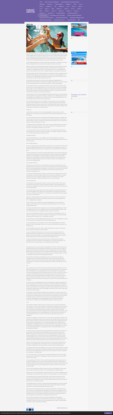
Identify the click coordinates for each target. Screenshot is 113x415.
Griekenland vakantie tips (30, 11)
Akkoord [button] (108, 413)
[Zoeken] (79, 20)
